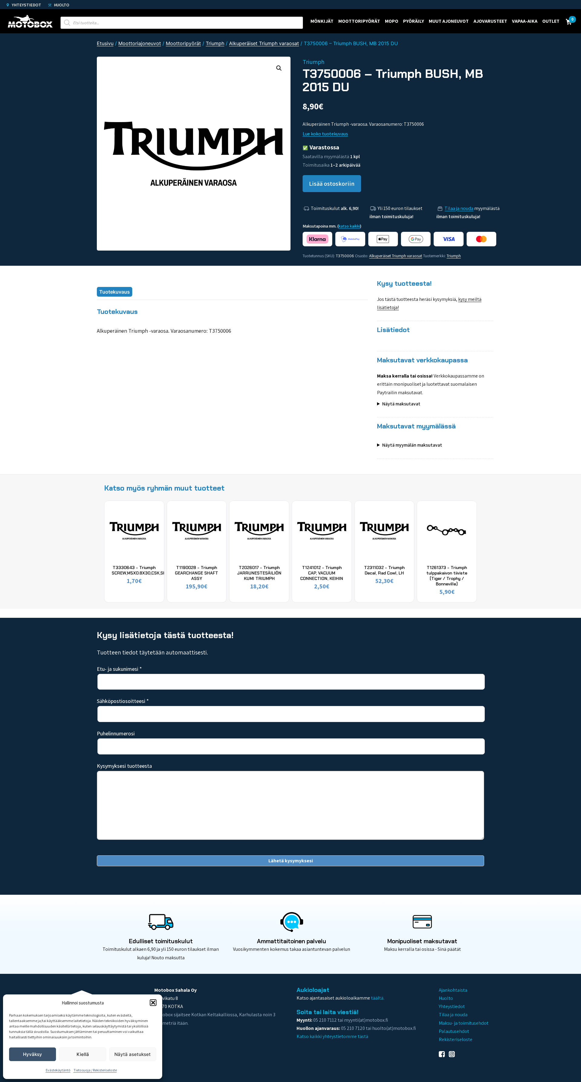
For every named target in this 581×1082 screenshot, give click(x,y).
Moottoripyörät (359, 21)
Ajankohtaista (453, 990)
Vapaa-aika (524, 21)
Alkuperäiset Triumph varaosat (264, 43)
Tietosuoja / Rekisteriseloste (95, 1070)
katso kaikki (349, 226)
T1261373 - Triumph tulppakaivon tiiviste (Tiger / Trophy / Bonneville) (446, 576)
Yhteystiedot (26, 5)
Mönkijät (321, 21)
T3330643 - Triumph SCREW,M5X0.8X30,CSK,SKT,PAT (144, 570)
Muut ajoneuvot (449, 21)
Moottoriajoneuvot (139, 43)
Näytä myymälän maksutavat (412, 445)
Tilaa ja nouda (459, 208)
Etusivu (105, 43)
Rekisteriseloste (455, 1039)
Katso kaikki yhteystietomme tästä (332, 1036)
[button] (153, 1003)
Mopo (391, 21)
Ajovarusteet (490, 21)
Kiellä (83, 1054)
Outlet (551, 21)
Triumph (215, 43)
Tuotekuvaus (114, 292)
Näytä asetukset (132, 1054)
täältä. (377, 998)
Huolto (61, 5)
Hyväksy (32, 1054)
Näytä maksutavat (401, 404)
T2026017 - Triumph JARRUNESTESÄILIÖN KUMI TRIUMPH (259, 573)
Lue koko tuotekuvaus (325, 134)
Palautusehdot (454, 1031)
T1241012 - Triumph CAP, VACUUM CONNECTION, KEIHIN (321, 573)
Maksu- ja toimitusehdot (463, 1023)
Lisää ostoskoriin (332, 184)
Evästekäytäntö (58, 1070)
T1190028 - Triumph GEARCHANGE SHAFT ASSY (196, 573)
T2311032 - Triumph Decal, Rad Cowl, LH (384, 570)
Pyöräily (413, 21)
